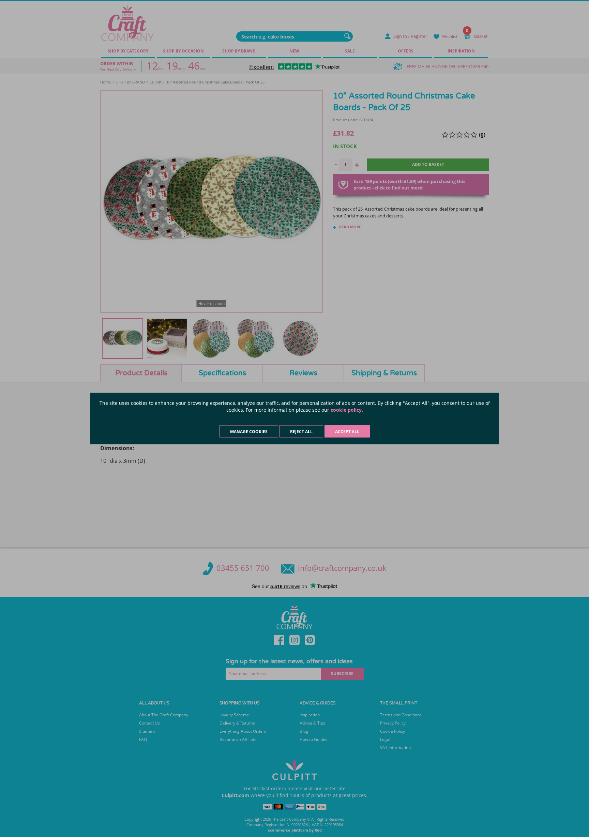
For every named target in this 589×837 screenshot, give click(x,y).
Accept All (347, 432)
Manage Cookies (249, 432)
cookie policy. (347, 410)
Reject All (301, 432)
